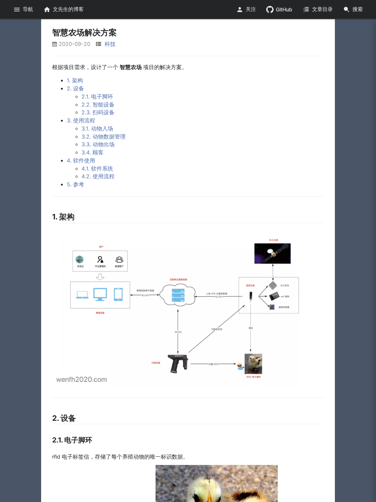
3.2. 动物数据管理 (104, 136)
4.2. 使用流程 (98, 176)
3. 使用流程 (81, 120)
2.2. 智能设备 (98, 104)
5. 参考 (75, 184)
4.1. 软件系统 (97, 168)
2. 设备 (75, 88)
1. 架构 (75, 80)
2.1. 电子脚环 (97, 96)
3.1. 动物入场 (97, 128)
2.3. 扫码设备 (98, 112)
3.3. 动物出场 (98, 144)
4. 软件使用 (81, 160)
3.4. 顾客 (93, 152)
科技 (110, 44)
